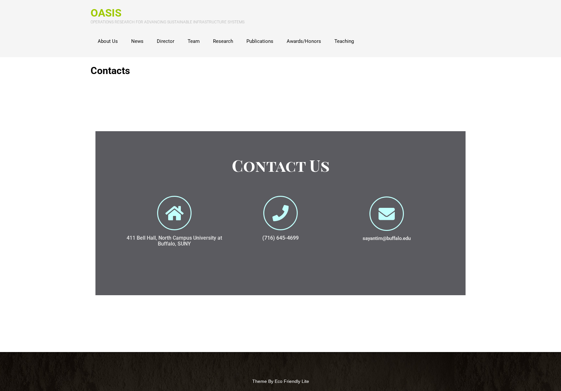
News (137, 41)
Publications (259, 41)
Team (194, 41)
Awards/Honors (304, 41)
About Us (108, 41)
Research (223, 41)
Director (165, 41)
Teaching (344, 41)
